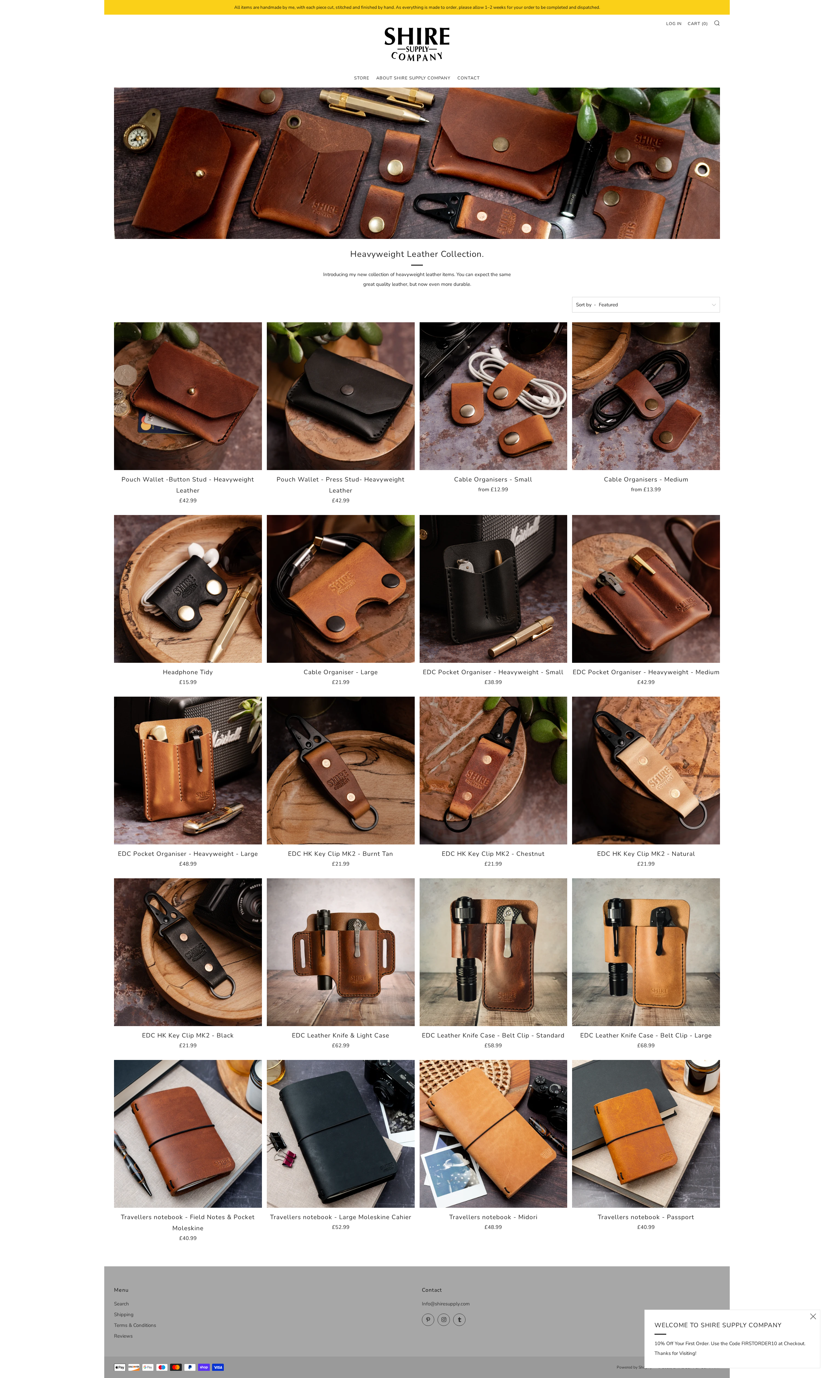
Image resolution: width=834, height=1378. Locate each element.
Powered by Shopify (634, 1367)
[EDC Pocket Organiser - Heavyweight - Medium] (646, 589)
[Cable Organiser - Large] (341, 589)
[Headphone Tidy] (188, 589)
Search (121, 1304)
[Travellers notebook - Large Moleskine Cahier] (341, 1134)
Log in (674, 24)
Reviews (123, 1336)
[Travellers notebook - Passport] (646, 1134)
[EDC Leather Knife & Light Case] (341, 952)
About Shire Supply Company (413, 78)
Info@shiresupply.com (446, 1304)
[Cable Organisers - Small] (494, 396)
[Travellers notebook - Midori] (494, 1134)
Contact (468, 78)
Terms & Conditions (135, 1325)
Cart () (698, 24)
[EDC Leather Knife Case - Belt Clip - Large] (646, 952)
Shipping (124, 1314)
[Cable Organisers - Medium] (646, 396)
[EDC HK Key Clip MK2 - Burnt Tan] (341, 770)
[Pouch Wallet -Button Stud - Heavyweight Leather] (188, 396)
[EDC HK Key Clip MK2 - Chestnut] (494, 770)
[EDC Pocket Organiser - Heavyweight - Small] (494, 589)
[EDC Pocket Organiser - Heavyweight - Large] (188, 770)
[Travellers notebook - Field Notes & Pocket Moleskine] (188, 1134)
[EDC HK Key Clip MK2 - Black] (188, 952)
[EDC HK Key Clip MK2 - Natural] (646, 770)
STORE (361, 78)
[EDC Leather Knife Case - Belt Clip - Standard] (494, 952)
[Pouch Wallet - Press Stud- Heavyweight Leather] (341, 396)
